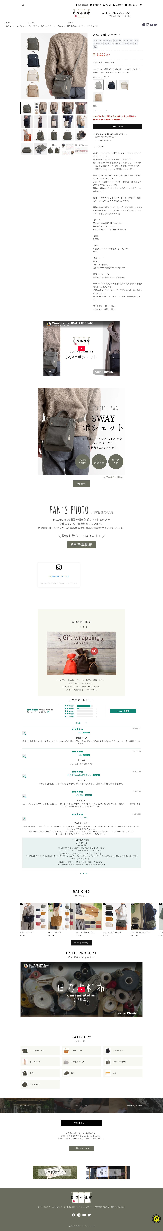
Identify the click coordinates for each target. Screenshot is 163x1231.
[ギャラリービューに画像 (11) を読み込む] (27, 135)
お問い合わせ (120, 1207)
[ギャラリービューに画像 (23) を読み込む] (81, 149)
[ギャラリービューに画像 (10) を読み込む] (81, 121)
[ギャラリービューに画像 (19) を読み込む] (27, 149)
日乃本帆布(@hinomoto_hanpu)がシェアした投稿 (58, 583)
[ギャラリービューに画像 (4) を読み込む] (67, 108)
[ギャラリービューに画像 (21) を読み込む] (54, 149)
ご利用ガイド (57, 1207)
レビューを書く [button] (123, 711)
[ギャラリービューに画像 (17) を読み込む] (67, 135)
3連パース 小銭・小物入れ (85, 932)
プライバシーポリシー (85, 1207)
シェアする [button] (100, 146)
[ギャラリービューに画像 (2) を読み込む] (40, 108)
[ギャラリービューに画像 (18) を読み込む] (81, 135)
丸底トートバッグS (26, 932)
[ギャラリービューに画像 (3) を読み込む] (54, 108)
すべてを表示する (81, 943)
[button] (23, 5)
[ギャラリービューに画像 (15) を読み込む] (40, 135)
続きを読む (81, 484)
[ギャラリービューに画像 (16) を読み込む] (54, 135)
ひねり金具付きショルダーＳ (140, 932)
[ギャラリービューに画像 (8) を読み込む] (54, 121)
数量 (95, 106)
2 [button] (80, 874)
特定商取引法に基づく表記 (104, 1207)
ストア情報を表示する (103, 140)
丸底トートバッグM (54, 932)
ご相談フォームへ (81, 1148)
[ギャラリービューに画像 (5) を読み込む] (81, 108)
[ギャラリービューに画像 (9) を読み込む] (67, 121)
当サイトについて (44, 1207)
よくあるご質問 (69, 1207)
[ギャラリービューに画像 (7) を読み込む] (40, 121)
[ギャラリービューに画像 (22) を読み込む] (67, 149)
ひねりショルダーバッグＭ (112, 932)
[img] (77, 729)
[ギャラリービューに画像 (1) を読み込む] (27, 108)
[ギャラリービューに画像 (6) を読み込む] (27, 121)
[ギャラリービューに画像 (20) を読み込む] (40, 149)
